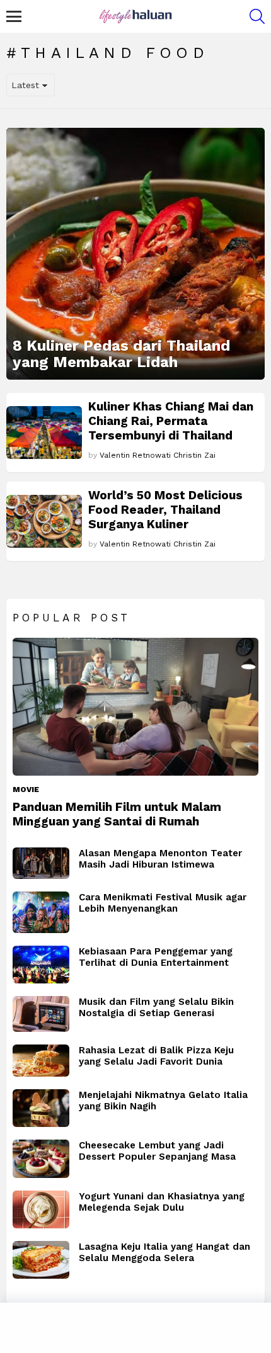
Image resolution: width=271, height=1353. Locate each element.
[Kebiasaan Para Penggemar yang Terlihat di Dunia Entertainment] (41, 964)
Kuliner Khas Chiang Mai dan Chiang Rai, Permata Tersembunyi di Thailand (170, 421)
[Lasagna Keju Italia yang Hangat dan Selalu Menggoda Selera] (41, 1260)
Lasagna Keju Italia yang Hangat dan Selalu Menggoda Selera (164, 1252)
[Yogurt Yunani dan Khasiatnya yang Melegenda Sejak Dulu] (41, 1209)
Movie (26, 789)
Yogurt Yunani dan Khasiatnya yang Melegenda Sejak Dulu (162, 1202)
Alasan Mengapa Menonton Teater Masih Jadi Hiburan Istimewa (160, 858)
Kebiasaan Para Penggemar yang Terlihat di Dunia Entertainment (156, 957)
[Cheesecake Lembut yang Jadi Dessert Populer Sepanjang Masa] (41, 1159)
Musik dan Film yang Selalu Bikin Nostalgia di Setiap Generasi (156, 1007)
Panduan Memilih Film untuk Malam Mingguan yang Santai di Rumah (117, 814)
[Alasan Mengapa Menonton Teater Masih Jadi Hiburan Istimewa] (41, 863)
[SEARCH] (257, 16)
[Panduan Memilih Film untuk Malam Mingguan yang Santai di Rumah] (135, 707)
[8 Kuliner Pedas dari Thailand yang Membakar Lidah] (135, 254)
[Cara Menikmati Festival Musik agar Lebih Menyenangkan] (41, 912)
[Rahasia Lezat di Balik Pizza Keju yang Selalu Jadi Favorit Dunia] (41, 1060)
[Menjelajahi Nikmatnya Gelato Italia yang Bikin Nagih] (41, 1108)
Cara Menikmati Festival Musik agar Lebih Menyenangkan (162, 903)
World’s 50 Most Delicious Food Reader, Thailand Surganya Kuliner (165, 509)
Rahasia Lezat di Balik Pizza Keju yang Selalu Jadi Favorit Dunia (156, 1055)
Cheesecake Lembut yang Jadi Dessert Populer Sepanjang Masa (157, 1151)
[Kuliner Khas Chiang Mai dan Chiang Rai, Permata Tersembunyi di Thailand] (44, 432)
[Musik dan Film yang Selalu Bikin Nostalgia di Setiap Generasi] (41, 1014)
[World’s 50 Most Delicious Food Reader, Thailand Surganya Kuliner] (44, 521)
